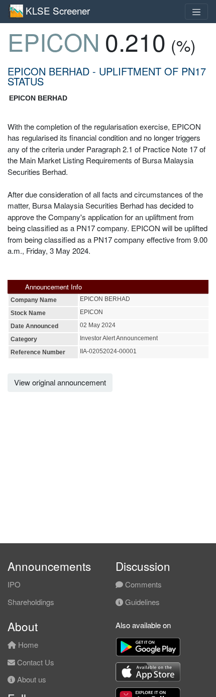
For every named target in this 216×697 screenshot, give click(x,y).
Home (27, 644)
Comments (142, 584)
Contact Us (34, 662)
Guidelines (141, 601)
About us (30, 679)
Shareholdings (31, 601)
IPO (14, 584)
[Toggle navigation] (196, 12)
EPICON (54, 41)
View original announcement (60, 382)
